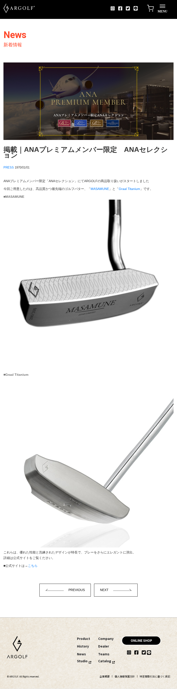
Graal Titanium (129, 189)
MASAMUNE (100, 189)
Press (8, 167)
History (83, 646)
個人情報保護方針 (125, 676)
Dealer (103, 646)
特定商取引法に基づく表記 (155, 676)
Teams (103, 654)
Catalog (104, 661)
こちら (33, 566)
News (81, 654)
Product (83, 638)
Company (106, 638)
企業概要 (105, 676)
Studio (82, 661)
